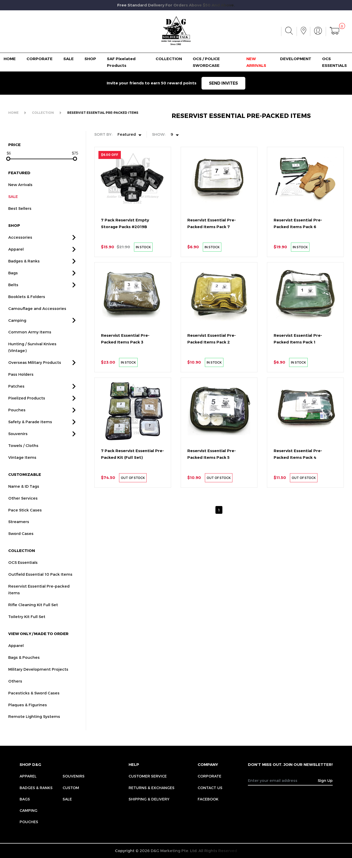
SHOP (90, 58)
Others (15, 681)
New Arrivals (20, 184)
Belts (13, 284)
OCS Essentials (23, 562)
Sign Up (325, 780)
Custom (71, 787)
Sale (67, 799)
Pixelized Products (26, 398)
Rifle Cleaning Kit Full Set (33, 604)
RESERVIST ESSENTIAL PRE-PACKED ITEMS (102, 113)
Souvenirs (18, 433)
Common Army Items (29, 332)
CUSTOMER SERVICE (148, 776)
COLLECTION (169, 58)
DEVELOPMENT (295, 58)
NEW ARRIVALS (256, 62)
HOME (10, 58)
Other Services (23, 498)
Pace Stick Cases (25, 510)
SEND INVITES (223, 83)
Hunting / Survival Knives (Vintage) (32, 347)
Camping (17, 320)
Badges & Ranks (24, 261)
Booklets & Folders (26, 296)
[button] (74, 237)
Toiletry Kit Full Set (26, 616)
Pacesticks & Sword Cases (34, 693)
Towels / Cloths (23, 445)
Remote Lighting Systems (34, 716)
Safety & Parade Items (30, 421)
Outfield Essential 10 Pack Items (40, 574)
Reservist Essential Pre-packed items (39, 589)
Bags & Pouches (24, 657)
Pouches (17, 409)
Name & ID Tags (23, 486)
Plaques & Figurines (27, 704)
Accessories (20, 237)
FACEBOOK (208, 799)
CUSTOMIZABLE (24, 474)
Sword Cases (20, 533)
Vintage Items (22, 457)
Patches (16, 386)
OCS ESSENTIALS (334, 62)
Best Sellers (19, 208)
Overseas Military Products (34, 362)
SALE (68, 58)
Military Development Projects (38, 669)
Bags (13, 272)
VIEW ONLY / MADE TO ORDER (38, 633)
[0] (334, 31)
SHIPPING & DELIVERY (149, 799)
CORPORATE (40, 58)
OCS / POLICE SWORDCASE (206, 62)
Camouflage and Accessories (37, 308)
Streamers (18, 521)
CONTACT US (210, 787)
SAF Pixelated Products (121, 62)
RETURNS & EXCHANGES (151, 787)
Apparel (16, 249)
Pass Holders (20, 374)
